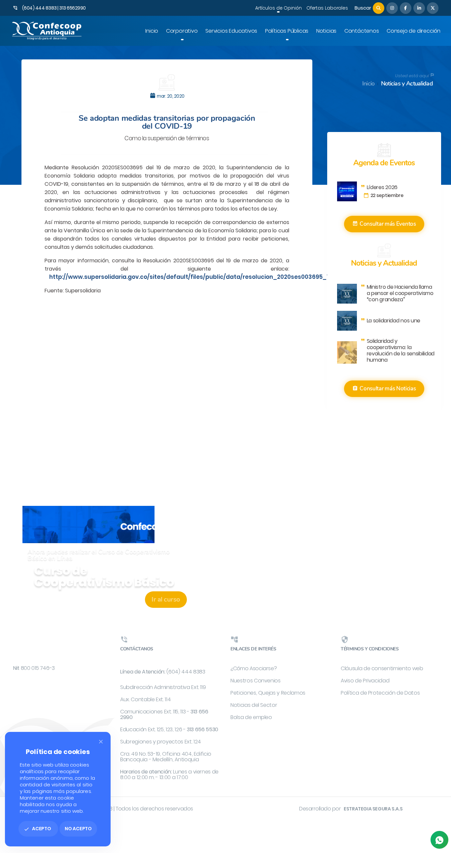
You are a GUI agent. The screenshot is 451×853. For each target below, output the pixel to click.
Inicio (368, 83)
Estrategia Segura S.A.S (373, 808)
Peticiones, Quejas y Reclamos (267, 693)
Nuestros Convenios (255, 680)
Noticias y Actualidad (407, 83)
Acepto (37, 828)
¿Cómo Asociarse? (253, 668)
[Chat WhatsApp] (439, 840)
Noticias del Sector (253, 705)
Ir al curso (166, 599)
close (101, 741)
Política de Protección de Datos (380, 693)
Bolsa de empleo (251, 717)
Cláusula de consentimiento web (382, 668)
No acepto (78, 828)
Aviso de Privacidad (365, 680)
